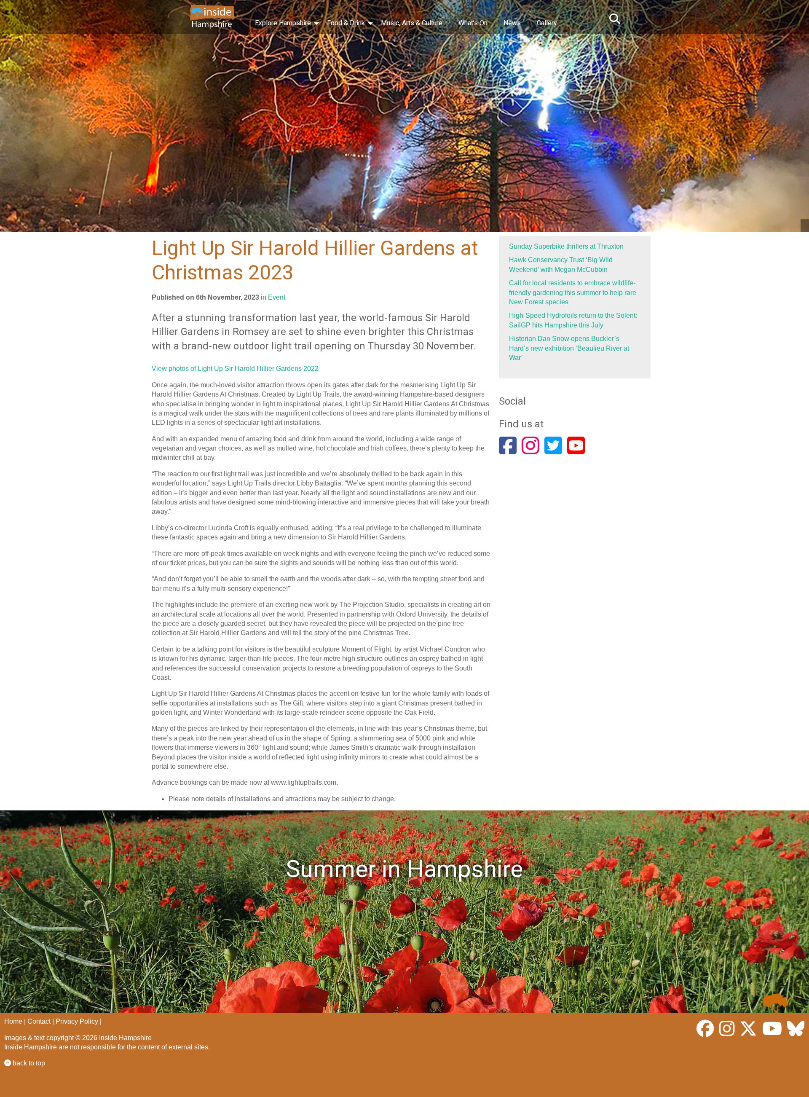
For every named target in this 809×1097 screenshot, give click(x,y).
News (512, 23)
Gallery (547, 23)
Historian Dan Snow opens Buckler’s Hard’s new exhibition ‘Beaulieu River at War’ (569, 348)
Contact (39, 1021)
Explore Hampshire (283, 23)
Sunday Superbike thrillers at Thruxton (566, 246)
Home (13, 1021)
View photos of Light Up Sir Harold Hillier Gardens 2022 (235, 368)
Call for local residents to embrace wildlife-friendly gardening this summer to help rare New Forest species (572, 292)
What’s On (473, 23)
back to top (28, 1063)
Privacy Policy (77, 1021)
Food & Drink (346, 23)
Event (276, 297)
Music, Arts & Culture (411, 23)
